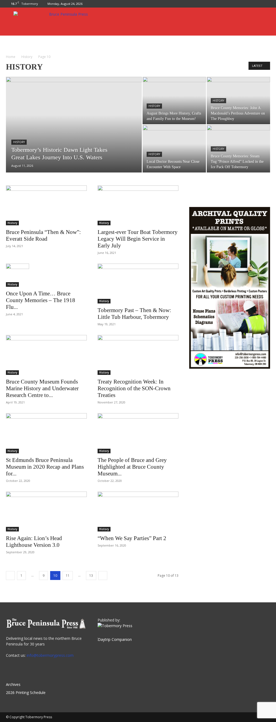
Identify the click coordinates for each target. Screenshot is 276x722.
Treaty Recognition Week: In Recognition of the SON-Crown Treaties (134, 388)
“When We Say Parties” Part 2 (132, 538)
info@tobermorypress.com (50, 655)
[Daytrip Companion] (115, 639)
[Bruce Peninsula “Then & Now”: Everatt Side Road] (46, 205)
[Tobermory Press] (115, 625)
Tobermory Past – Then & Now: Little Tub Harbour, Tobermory (134, 313)
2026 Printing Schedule (26, 692)
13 (91, 575)
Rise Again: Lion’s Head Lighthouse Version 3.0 (34, 541)
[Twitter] (266, 4)
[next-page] (102, 575)
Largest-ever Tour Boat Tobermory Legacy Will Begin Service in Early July (138, 239)
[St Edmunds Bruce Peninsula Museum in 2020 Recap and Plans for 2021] (46, 433)
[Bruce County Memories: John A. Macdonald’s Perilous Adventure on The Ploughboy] (238, 100)
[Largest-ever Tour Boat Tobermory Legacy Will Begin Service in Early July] (138, 205)
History (26, 56)
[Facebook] (257, 4)
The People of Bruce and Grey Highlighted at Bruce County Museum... (132, 467)
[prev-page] (10, 575)
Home (10, 56)
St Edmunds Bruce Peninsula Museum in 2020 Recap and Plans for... (45, 467)
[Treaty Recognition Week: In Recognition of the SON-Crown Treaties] (138, 355)
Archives (13, 684)
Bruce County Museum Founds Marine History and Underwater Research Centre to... (42, 388)
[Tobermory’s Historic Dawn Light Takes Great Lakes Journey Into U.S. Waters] (74, 135)
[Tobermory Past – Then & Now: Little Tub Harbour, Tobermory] (138, 283)
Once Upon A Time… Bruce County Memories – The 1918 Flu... (40, 300)
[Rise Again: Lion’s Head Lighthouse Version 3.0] (46, 511)
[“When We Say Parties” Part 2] (138, 511)
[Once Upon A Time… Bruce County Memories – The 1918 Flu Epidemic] (46, 275)
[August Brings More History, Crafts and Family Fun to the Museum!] (174, 100)
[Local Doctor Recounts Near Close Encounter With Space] (174, 148)
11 (68, 575)
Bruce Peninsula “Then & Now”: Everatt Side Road (43, 235)
